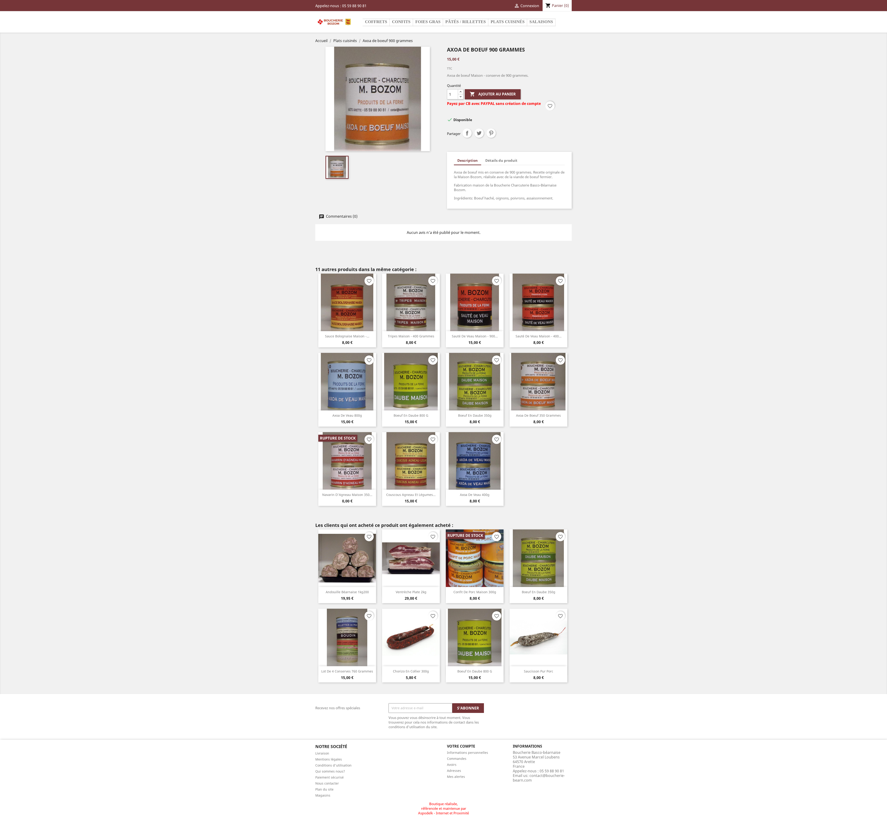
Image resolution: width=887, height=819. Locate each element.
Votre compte (461, 746)
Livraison (322, 753)
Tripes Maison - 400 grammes (411, 336)
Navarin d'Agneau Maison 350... (347, 494)
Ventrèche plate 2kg (411, 592)
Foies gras (427, 21)
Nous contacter (327, 783)
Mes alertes (456, 776)
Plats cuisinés (508, 21)
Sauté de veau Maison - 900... (475, 336)
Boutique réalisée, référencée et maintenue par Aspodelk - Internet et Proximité (443, 808)
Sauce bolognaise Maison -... (347, 336)
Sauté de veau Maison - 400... (539, 336)
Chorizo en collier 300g (411, 671)
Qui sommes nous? (330, 771)
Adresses (454, 770)
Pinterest (491, 133)
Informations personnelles (467, 752)
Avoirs (451, 764)
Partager (467, 133)
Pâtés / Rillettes (465, 21)
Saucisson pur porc (538, 671)
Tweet (479, 133)
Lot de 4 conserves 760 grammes (347, 671)
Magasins (322, 795)
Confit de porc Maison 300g (474, 592)
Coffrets (376, 21)
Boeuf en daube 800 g (411, 415)
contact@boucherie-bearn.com (539, 778)
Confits (401, 21)
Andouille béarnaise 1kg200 (347, 592)
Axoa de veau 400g (474, 494)
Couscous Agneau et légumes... (411, 494)
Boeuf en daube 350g (475, 415)
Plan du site (324, 789)
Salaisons (541, 21)
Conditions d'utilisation (333, 765)
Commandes (456, 758)
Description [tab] (467, 160)
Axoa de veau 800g (347, 415)
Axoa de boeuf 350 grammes (538, 415)
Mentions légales (328, 759)
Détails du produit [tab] (501, 160)
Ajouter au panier (493, 94)
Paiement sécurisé (329, 777)
